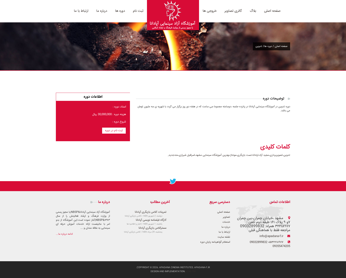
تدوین (258, 46)
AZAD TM (190, 271)
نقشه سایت (224, 237)
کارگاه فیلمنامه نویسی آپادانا (151, 220)
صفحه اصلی (272, 11)
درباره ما (101, 11)
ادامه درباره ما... (64, 234)
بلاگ (253, 11)
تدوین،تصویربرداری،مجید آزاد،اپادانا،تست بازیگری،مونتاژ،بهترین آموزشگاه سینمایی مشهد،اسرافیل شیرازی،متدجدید (229, 155)
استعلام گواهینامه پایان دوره (215, 242)
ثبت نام (138, 11)
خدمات (226, 222)
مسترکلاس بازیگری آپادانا (152, 228)
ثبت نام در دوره (114, 130)
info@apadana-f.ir (271, 236)
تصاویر (226, 217)
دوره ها (120, 11)
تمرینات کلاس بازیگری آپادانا (150, 212)
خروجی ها (209, 11)
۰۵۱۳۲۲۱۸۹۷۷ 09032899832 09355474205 (270, 244)
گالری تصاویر (233, 11)
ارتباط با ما (81, 11)
